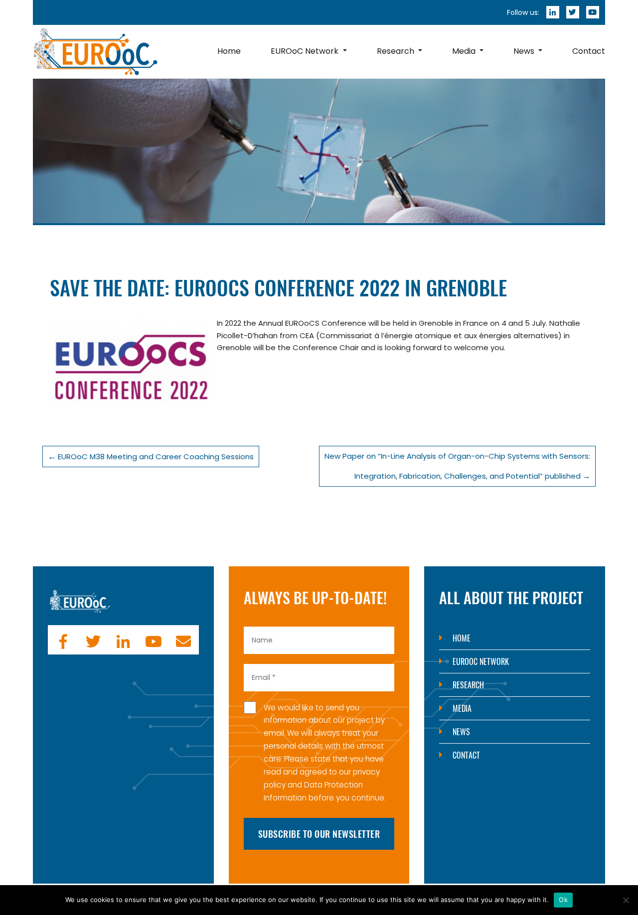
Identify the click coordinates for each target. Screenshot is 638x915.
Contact (466, 755)
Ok (563, 900)
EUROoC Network (481, 661)
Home (462, 638)
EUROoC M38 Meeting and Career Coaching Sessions (156, 456)
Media (462, 708)
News (461, 732)
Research (468, 685)
